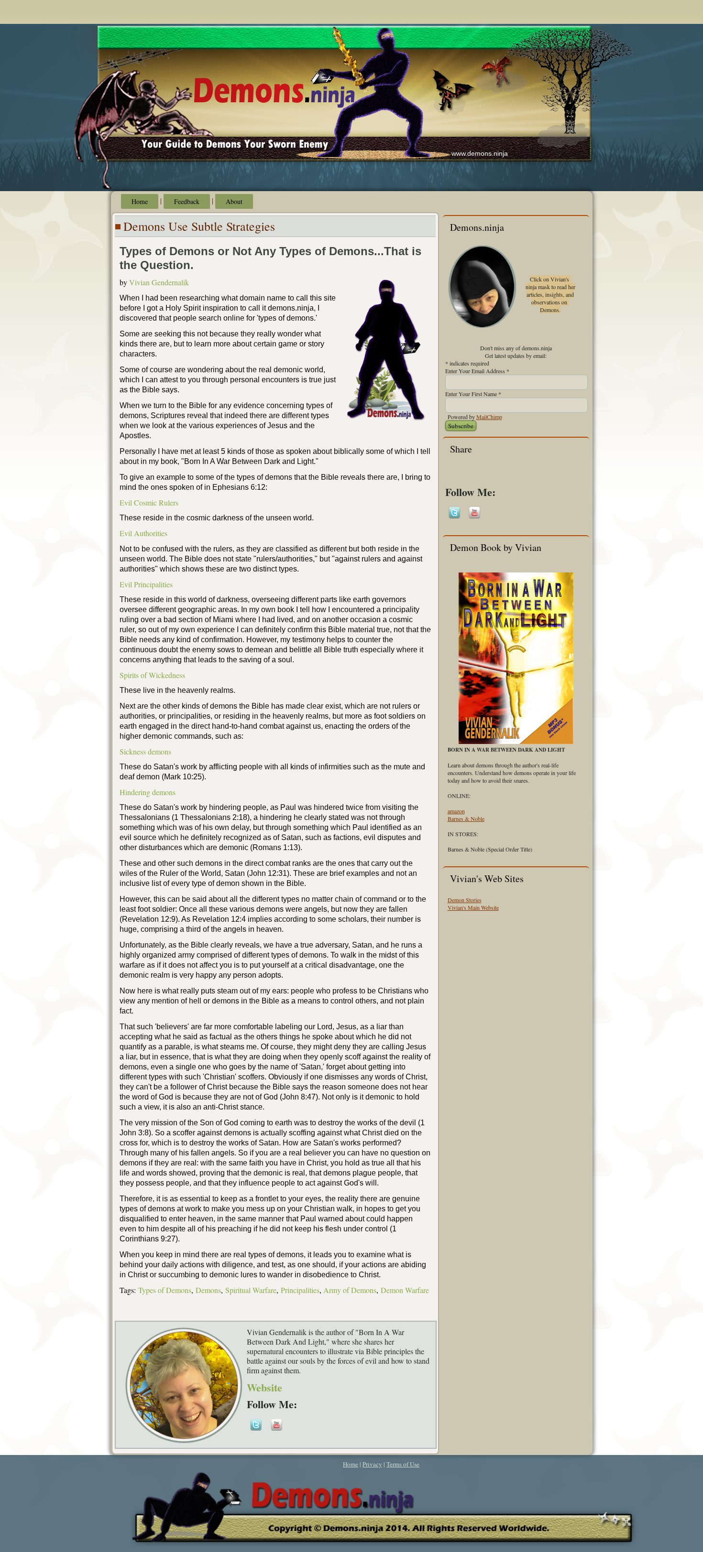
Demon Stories (465, 900)
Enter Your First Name (473, 394)
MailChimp (489, 416)
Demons (208, 1290)
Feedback (186, 201)
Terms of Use (402, 1464)
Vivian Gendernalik (159, 282)
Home (140, 201)
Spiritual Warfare (250, 1290)
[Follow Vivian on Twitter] (256, 1431)
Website (264, 1387)
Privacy (372, 1464)
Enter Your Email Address (477, 371)
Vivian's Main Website (473, 907)
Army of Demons (349, 1290)
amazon (456, 811)
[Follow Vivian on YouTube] (276, 1431)
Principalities (300, 1290)
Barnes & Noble (466, 818)
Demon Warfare (405, 1290)
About (234, 201)
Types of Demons (164, 1290)
